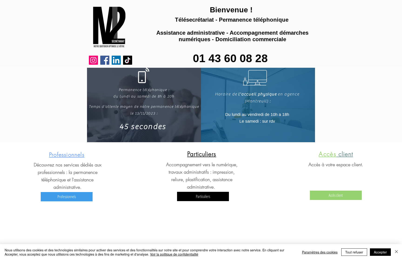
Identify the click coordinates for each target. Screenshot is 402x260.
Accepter (380, 252)
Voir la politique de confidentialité (174, 254)
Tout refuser (354, 252)
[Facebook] (104, 60)
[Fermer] (396, 252)
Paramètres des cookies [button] (320, 252)
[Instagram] (93, 60)
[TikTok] (127, 60)
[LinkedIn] (116, 60)
